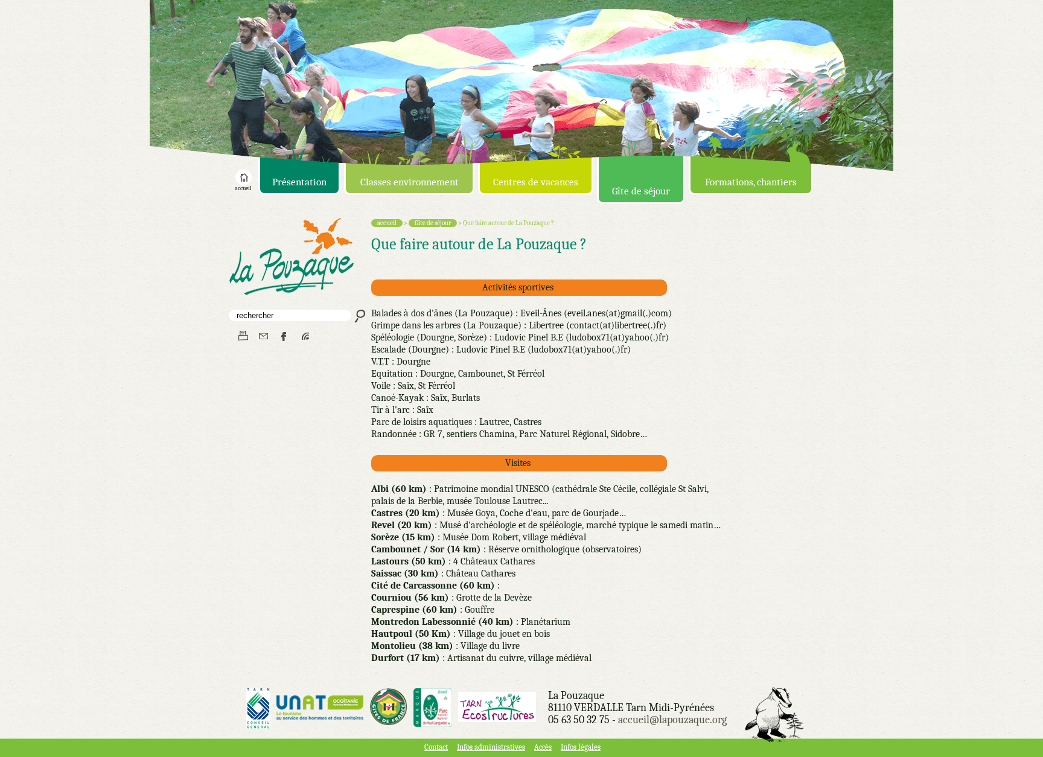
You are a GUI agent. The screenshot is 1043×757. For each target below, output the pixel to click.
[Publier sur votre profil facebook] (284, 336)
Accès (543, 747)
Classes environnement (409, 182)
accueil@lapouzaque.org (672, 720)
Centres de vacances (535, 182)
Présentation (299, 182)
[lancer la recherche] (358, 315)
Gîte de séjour (641, 191)
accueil (243, 188)
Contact (436, 747)
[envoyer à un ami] (263, 336)
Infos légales (581, 747)
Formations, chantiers (751, 182)
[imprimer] (242, 336)
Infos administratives (491, 747)
